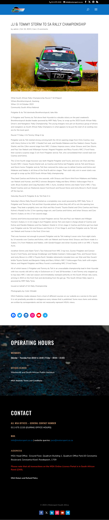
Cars (34, 29)
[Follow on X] (46, 513)
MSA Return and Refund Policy (24, 478)
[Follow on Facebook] (41, 513)
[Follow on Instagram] (57, 513)
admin (15, 29)
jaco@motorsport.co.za (62, 440)
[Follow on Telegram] (68, 513)
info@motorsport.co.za (22, 440)
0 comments (43, 29)
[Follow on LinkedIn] (52, 513)
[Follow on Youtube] (62, 513)
